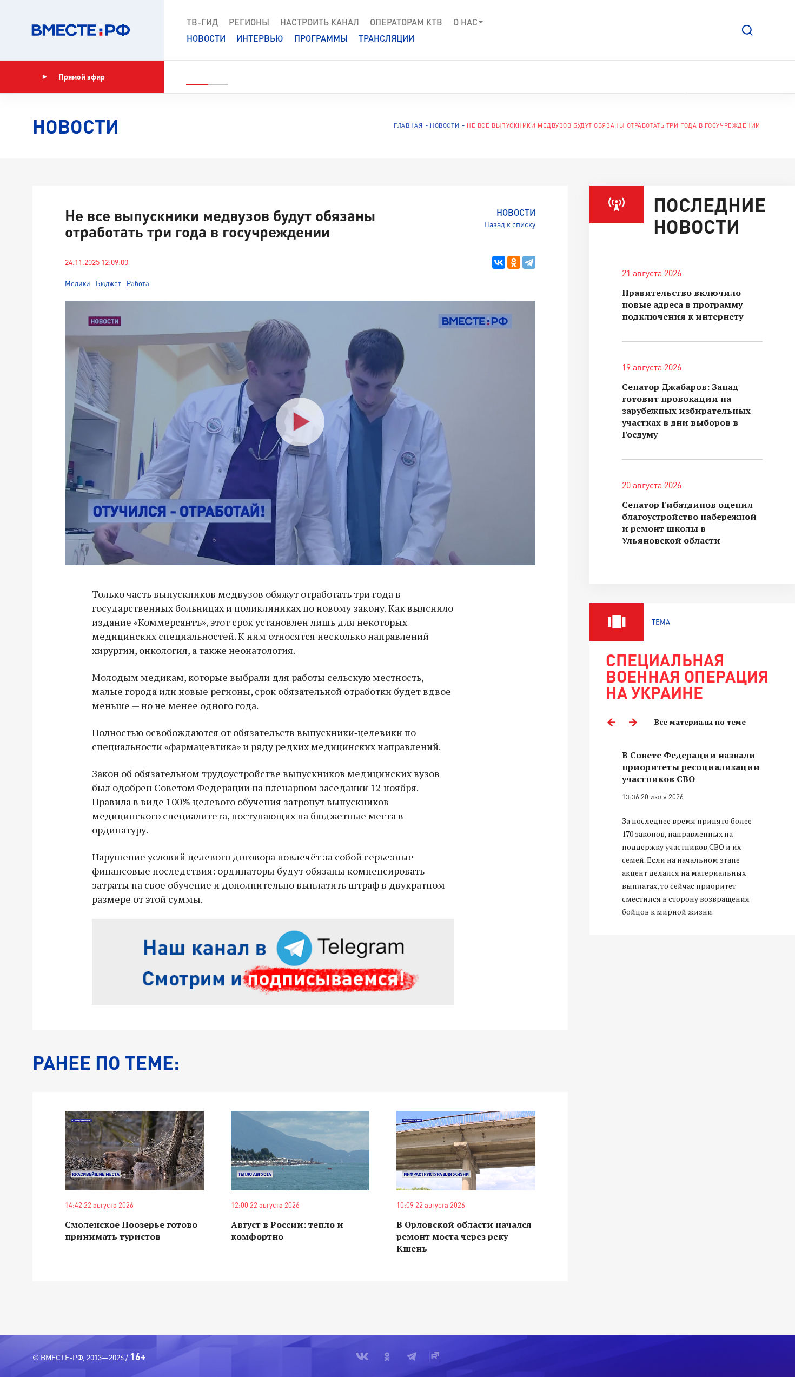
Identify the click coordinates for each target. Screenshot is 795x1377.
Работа (138, 283)
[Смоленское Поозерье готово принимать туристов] (134, 1150)
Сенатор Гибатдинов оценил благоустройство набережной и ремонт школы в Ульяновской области (689, 522)
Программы (321, 38)
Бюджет (108, 283)
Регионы (249, 22)
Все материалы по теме (700, 722)
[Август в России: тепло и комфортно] (300, 1150)
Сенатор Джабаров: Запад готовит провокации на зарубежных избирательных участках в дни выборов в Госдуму (686, 410)
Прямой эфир (81, 76)
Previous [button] (611, 722)
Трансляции (386, 38)
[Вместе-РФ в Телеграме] (740, 77)
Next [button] (633, 722)
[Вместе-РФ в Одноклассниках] (722, 77)
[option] (692, 834)
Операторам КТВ (406, 22)
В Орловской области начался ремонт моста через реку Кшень (464, 1236)
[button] (747, 30)
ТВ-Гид (202, 22)
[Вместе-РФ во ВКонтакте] (701, 77)
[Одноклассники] (513, 262)
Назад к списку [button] (509, 224)
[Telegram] (528, 262)
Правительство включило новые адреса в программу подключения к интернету (682, 304)
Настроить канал (319, 22)
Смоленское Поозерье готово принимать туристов (131, 1230)
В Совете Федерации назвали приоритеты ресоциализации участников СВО (691, 767)
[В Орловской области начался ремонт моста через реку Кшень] (465, 1150)
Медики (77, 283)
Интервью (259, 38)
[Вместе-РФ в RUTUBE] (758, 77)
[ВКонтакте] (498, 262)
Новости (206, 38)
